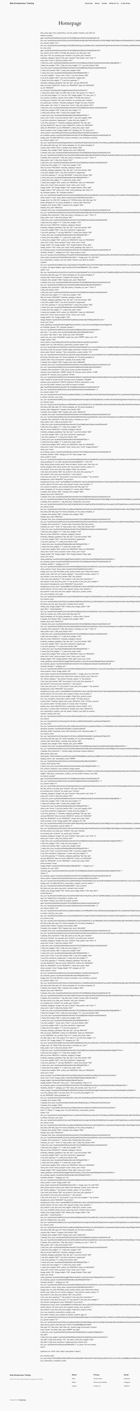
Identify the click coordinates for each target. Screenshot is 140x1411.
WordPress (22, 1400)
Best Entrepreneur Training (22, 3)
